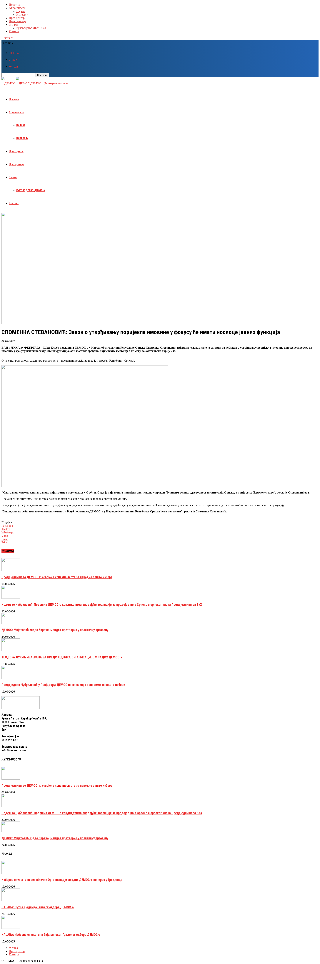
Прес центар (17, 17)
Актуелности (17, 7)
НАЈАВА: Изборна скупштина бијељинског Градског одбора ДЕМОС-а (51, 935)
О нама (13, 24)
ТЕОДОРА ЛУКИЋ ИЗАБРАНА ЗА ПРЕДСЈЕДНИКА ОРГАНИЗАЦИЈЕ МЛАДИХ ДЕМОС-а (61, 657)
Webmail (14, 947)
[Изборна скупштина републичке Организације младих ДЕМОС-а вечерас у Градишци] (10, 872)
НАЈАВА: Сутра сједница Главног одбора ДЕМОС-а (37, 907)
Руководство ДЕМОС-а (31, 27)
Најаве (20, 11)
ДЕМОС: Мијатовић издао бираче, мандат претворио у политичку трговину (54, 630)
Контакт (14, 31)
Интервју (22, 14)
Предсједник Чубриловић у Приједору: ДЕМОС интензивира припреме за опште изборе (63, 685)
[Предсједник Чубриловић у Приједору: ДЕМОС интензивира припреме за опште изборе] (10, 677)
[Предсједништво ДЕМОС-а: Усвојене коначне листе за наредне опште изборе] (10, 570)
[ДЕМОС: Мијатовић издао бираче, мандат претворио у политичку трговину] (10, 622)
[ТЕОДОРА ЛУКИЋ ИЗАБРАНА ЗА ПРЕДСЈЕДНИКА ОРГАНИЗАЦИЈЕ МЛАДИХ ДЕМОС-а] (10, 650)
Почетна (14, 4)
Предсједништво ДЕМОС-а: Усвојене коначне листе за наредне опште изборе (56, 577)
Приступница (17, 21)
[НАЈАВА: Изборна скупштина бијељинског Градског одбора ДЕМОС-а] (10, 927)
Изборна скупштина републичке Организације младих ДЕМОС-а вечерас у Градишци (61, 880)
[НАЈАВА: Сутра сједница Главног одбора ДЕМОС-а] (10, 900)
